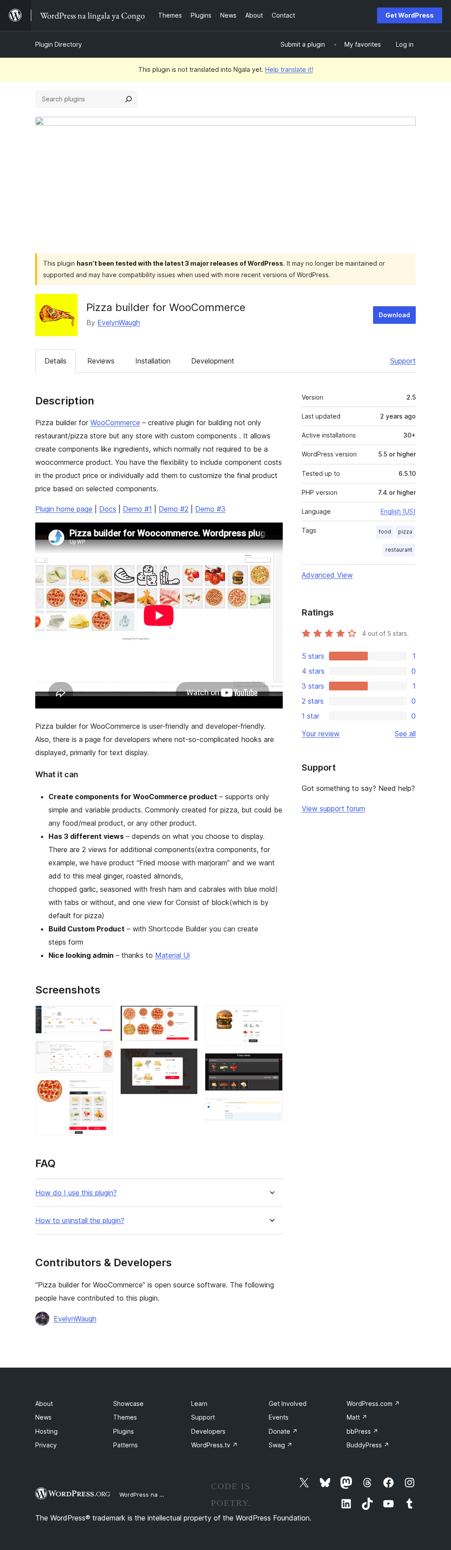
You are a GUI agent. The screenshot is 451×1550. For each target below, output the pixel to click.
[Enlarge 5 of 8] (185, 1060)
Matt (357, 1417)
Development (212, 360)
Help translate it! (289, 69)
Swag (280, 1445)
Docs (107, 508)
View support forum (333, 808)
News (43, 1417)
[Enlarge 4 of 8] (185, 1017)
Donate (283, 1431)
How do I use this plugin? (76, 1193)
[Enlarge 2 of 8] (101, 1052)
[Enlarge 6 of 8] (270, 1017)
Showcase (128, 1403)
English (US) (398, 511)
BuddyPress (368, 1445)
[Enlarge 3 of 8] (101, 1091)
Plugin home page (63, 508)
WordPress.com (373, 1403)
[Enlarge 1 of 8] (101, 1017)
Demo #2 (174, 508)
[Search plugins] (128, 99)
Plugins (123, 1431)
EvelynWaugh (118, 322)
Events (278, 1417)
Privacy (46, 1445)
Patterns (125, 1445)
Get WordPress (409, 15)
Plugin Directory (58, 44)
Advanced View (327, 575)
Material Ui (172, 955)
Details (55, 360)
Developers (208, 1431)
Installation (152, 360)
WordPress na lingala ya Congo (162, 1494)
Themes (125, 1417)
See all (405, 733)
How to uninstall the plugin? (79, 1220)
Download (394, 315)
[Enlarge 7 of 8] (270, 1065)
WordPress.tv (214, 1445)
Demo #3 (210, 508)
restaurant (398, 549)
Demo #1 (137, 508)
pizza (405, 531)
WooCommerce (115, 422)
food (385, 531)
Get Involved (288, 1403)
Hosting (46, 1431)
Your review (321, 733)
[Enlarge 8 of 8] (270, 1109)
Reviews (101, 360)
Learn (199, 1403)
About (44, 1403)
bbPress (362, 1431)
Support (403, 360)
